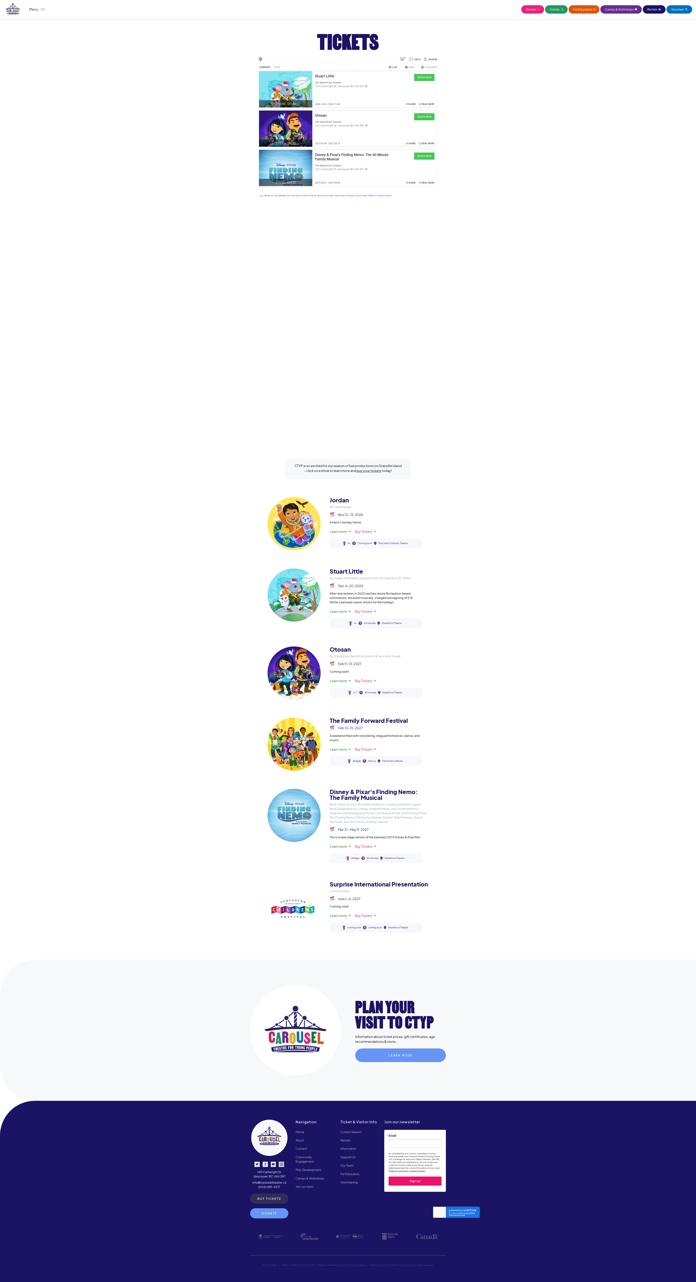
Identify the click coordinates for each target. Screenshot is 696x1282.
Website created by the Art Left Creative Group (342, 1265)
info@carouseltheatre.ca (269, 1182)
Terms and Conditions (303, 1265)
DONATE (269, 1213)
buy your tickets (368, 471)
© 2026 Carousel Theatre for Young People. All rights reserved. (401, 1265)
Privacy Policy (270, 1265)
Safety (284, 1265)
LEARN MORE (401, 1055)
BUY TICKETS (269, 1198)
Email (392, 1135)
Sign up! (415, 1181)
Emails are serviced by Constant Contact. (407, 1170)
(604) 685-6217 (269, 1187)
